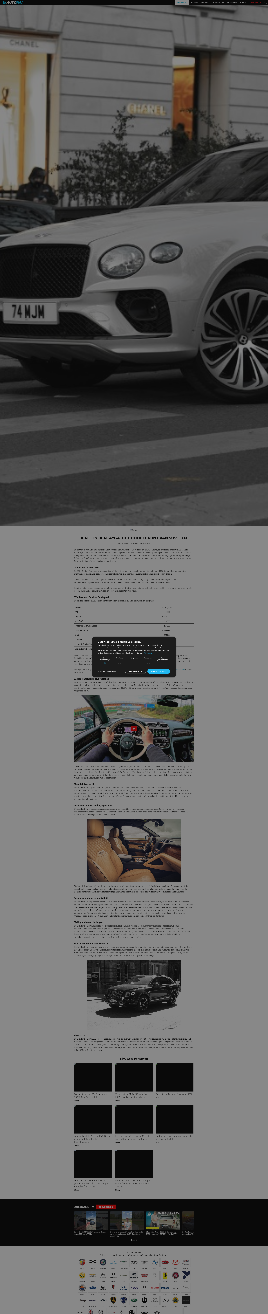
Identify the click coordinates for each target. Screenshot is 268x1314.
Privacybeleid (148, 653)
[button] (107, 671)
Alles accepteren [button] (158, 671)
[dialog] (134, 657)
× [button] (172, 639)
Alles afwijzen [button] (135, 671)
